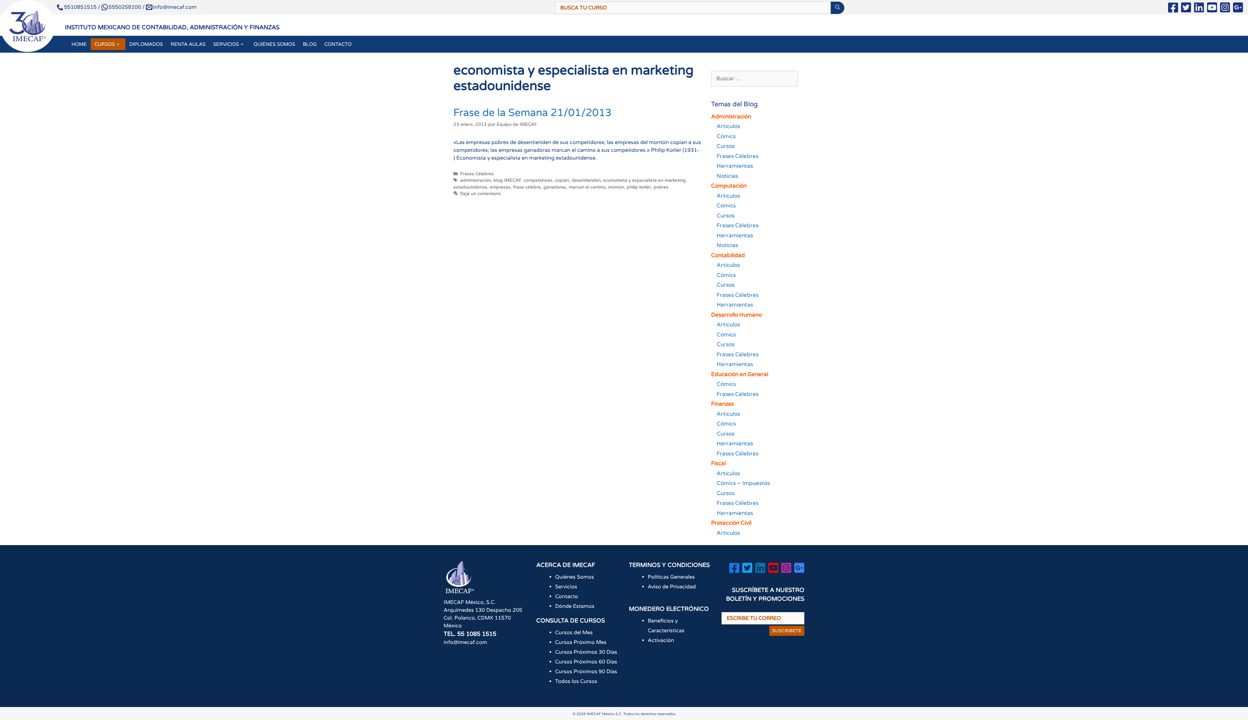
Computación (729, 185)
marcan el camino (587, 187)
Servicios (566, 586)
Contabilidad (728, 255)
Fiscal (718, 463)
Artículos (728, 126)
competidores (538, 180)
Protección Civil (731, 522)
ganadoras (554, 187)
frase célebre (527, 187)
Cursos (725, 146)
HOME (79, 44)
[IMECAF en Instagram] (1225, 9)
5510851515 (80, 7)
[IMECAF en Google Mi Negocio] (1238, 9)
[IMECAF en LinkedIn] (1199, 9)
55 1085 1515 (476, 633)
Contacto (566, 596)
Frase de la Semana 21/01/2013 (532, 113)
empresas (500, 187)
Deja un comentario (480, 193)
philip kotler (639, 187)
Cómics (726, 136)
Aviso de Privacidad (672, 586)
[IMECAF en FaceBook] (1173, 9)
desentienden (586, 180)
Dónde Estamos (574, 606)
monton (616, 187)
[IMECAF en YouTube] (1212, 9)
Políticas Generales (671, 577)
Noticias (727, 176)
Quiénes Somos (574, 577)
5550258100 (125, 7)
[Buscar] (837, 8)
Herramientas (735, 166)
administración (475, 180)
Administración (731, 116)
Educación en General (739, 374)
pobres (661, 187)
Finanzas (722, 403)
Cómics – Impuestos (743, 483)
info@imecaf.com (175, 7)
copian (562, 180)
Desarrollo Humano (736, 314)
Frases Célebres (477, 174)
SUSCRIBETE (786, 631)
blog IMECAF (507, 180)
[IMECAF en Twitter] (1186, 9)
